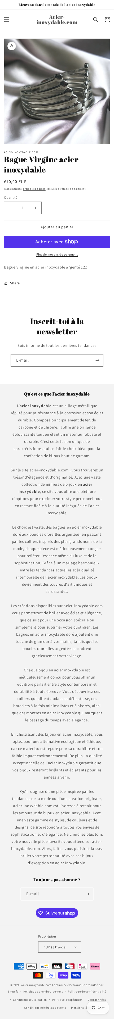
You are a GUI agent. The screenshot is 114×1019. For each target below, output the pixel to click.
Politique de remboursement (43, 991)
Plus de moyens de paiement (57, 254)
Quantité (10, 197)
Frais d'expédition (34, 188)
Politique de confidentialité (87, 991)
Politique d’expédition (67, 1000)
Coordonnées (97, 1000)
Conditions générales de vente (45, 1007)
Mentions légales (83, 1007)
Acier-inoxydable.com (36, 985)
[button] (6, 19)
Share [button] (15, 283)
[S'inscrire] (97, 360)
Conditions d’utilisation (30, 1000)
